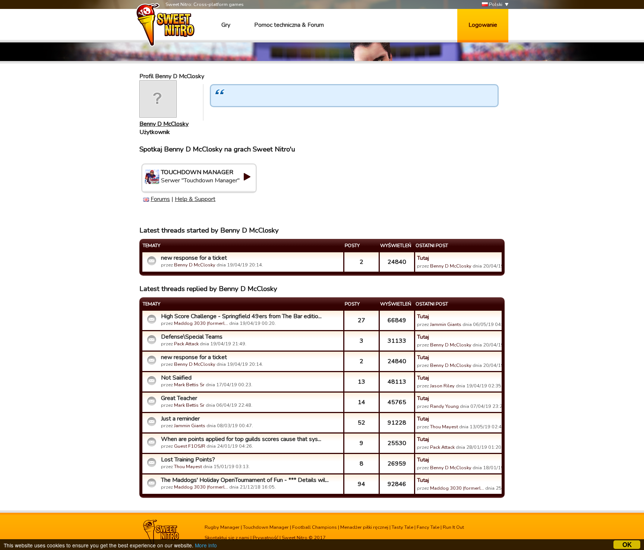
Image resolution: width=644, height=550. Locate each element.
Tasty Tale (402, 527)
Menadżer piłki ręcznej (364, 527)
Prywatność (265, 537)
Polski (495, 4)
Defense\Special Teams (191, 336)
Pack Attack (186, 343)
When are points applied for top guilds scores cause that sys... (241, 439)
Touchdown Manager (266, 527)
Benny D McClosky (164, 124)
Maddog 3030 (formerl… (201, 323)
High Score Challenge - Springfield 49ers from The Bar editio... (241, 316)
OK (627, 544)
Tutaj (423, 258)
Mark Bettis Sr (189, 384)
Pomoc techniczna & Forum (289, 25)
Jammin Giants (445, 324)
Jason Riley (442, 386)
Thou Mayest (444, 426)
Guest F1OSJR (189, 446)
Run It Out (453, 527)
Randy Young (444, 406)
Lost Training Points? (188, 459)
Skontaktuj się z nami (227, 537)
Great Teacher (179, 398)
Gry (225, 25)
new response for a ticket (194, 257)
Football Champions (314, 527)
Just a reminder (180, 418)
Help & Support (195, 199)
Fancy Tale (428, 527)
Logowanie (482, 25)
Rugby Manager (222, 527)
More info (206, 545)
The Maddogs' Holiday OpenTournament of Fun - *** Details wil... (245, 480)
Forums (160, 199)
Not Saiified (176, 377)
